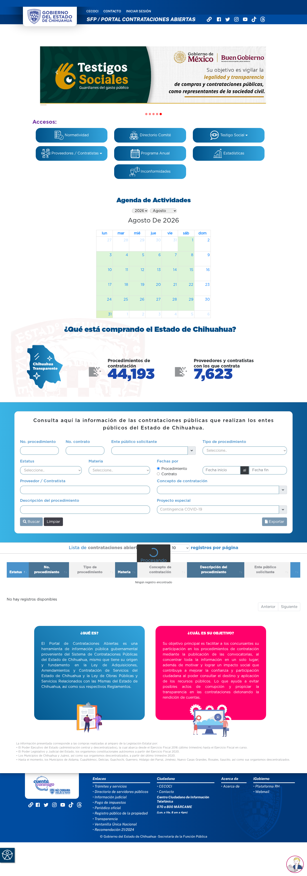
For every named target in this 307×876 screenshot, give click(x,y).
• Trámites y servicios (110, 786)
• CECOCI (164, 786)
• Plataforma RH (266, 786)
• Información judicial (110, 797)
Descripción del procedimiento (49, 500)
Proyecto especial (174, 500)
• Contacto (165, 792)
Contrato (169, 474)
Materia (96, 461)
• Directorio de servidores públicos (120, 792)
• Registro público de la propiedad (120, 813)
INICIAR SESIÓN (138, 11)
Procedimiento (174, 469)
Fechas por (167, 461)
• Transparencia (105, 819)
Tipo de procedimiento (224, 442)
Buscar (33, 522)
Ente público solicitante (134, 442)
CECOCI (92, 11)
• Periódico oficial (107, 808)
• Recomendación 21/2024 (113, 830)
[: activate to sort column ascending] (295, 570)
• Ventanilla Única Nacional (115, 824)
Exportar (276, 522)
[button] (57, 72)
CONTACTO (112, 11)
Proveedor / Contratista (42, 481)
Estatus (27, 461)
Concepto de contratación (182, 481)
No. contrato (78, 442)
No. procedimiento (38, 442)
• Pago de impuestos (109, 802)
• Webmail (261, 792)
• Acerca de (230, 786)
